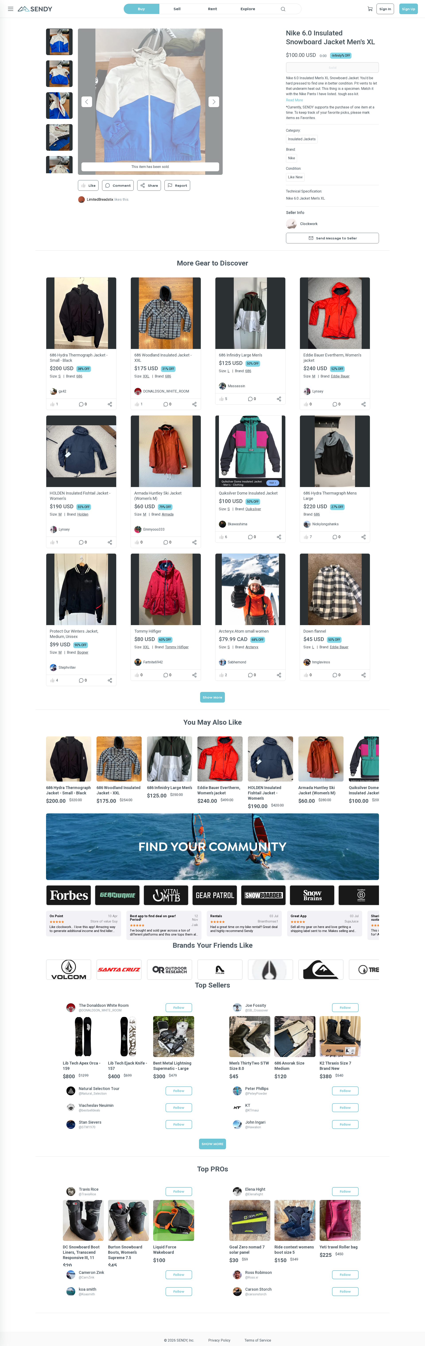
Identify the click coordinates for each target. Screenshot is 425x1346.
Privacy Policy (219, 1340)
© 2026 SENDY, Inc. (179, 1340)
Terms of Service (258, 1340)
